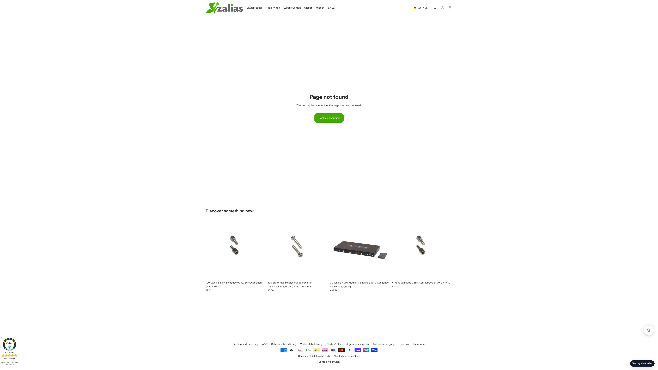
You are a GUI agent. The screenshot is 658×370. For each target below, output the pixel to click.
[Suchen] (435, 8)
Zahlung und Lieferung (245, 344)
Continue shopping (329, 117)
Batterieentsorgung (384, 344)
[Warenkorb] (450, 8)
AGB (264, 344)
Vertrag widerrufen (329, 361)
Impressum (419, 344)
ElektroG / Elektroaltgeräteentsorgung (348, 344)
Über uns (404, 344)
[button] (649, 331)
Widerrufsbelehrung (311, 344)
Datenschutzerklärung (283, 344)
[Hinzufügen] (260, 274)
